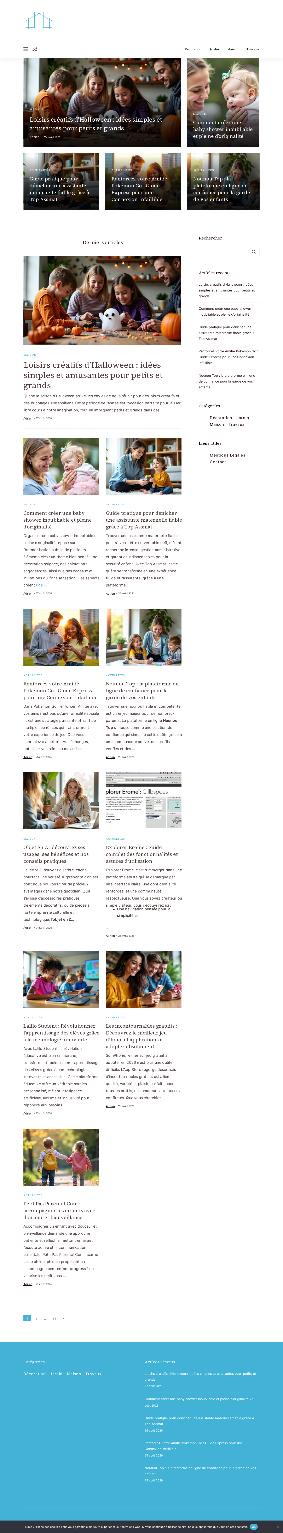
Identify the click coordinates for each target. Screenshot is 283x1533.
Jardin (214, 49)
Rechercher (210, 238)
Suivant (63, 1318)
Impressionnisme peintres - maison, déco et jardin (84, 1515)
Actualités (40, 170)
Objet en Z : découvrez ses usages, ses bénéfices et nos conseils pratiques (56, 854)
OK (254, 1526)
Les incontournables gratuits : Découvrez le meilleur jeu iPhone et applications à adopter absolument (141, 1036)
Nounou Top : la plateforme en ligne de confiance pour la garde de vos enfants (221, 189)
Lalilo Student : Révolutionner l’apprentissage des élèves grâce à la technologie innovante (61, 1032)
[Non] (278, 1527)
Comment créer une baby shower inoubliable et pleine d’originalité (223, 129)
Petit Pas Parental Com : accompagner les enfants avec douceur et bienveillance (59, 1210)
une (40, 585)
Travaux (253, 49)
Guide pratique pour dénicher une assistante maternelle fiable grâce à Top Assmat (59, 189)
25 (55, 1318)
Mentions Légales (227, 455)
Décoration (193, 49)
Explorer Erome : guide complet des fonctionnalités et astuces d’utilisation (142, 854)
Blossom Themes (210, 1515)
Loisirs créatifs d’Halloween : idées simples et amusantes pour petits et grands (96, 123)
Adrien (34, 137)
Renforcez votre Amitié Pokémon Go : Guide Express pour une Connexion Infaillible (139, 189)
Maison (232, 49)
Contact (218, 462)
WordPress (249, 1515)
